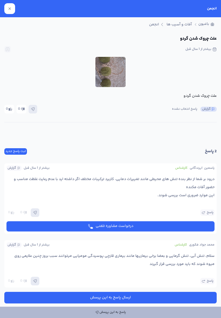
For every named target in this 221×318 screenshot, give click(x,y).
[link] (206, 24)
